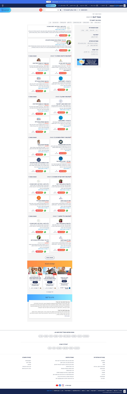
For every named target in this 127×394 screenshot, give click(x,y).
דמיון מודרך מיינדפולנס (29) (93, 43)
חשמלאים (74, 336)
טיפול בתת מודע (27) (82, 43)
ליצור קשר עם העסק (64, 284)
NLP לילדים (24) (94, 36)
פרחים (51, 336)
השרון (92, 22)
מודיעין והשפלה (63, 22)
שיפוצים (46, 336)
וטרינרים (103, 374)
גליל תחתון (69, 22)
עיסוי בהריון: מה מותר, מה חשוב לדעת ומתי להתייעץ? (64, 364)
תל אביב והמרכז (97, 22)
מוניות (61, 336)
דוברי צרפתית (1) (94, 54)
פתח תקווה (65, 348)
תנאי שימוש (109, 390)
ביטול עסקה (49, 390)
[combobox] (53, 10)
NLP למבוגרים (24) (94, 45)
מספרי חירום (28, 362)
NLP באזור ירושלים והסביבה (60, 137)
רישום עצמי (93, 390)
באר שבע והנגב (55, 22)
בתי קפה (79, 336)
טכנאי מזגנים (102, 368)
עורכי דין (40, 336)
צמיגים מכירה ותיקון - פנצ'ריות (99, 366)
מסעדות (55, 336)
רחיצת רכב (103, 378)
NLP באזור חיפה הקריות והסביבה (59, 177)
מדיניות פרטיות (101, 390)
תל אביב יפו (77, 348)
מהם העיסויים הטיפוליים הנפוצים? (67, 368)
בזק (62, 390)
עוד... (50, 22)
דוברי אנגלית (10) (94, 51)
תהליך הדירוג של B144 (26, 368)
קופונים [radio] (82, 30)
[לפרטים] (87, 62)
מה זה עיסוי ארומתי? (70, 370)
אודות (120, 390)
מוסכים (103, 362)
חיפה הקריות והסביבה (77, 22)
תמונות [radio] (87, 30)
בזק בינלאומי (57, 390)
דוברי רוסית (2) (86, 51)
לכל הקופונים (50, 292)
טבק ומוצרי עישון (67, 336)
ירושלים (71, 348)
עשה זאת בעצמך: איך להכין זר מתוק (67, 362)
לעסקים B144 (28, 360)
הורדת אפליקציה (76, 390)
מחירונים (29, 364)
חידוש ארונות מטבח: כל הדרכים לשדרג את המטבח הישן (63, 374)
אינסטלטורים (85, 336)
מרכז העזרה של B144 (27, 366)
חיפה (54, 348)
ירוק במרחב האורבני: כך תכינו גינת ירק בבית (66, 376)
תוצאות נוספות (33, 56)
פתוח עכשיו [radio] (92, 30)
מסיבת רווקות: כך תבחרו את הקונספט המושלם (65, 372)
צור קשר (115, 390)
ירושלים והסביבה (86, 22)
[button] (65, 27)
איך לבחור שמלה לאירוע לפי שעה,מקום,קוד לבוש (65, 378)
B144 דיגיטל (68, 390)
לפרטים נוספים (55, 1)
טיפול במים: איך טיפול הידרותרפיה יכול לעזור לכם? (64, 360)
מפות (88, 390)
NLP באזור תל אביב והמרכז (60, 56)
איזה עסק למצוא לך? (70, 10)
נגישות (83, 390)
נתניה (50, 348)
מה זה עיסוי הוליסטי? (70, 366)
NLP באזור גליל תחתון (62, 216)
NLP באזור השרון (63, 96)
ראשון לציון (59, 348)
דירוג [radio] (97, 30)
